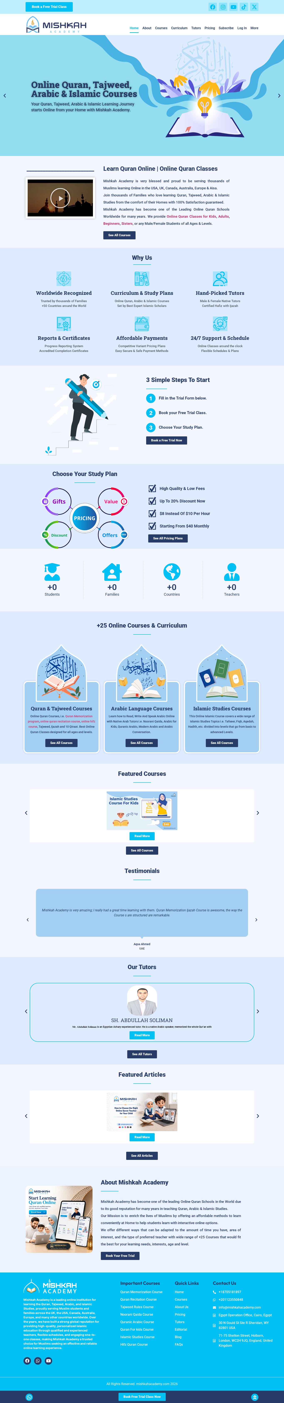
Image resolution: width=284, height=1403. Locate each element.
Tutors (196, 28)
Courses (161, 28)
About (146, 28)
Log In (242, 28)
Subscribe (226, 28)
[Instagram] (223, 7)
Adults (223, 216)
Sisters (127, 223)
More (254, 28)
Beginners (111, 223)
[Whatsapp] (38, 1361)
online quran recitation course (60, 721)
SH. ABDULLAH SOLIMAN (142, 1020)
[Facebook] (213, 7)
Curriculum (179, 28)
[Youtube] (233, 7)
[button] (4, 95)
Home (134, 28)
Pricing (210, 28)
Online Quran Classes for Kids (191, 216)
